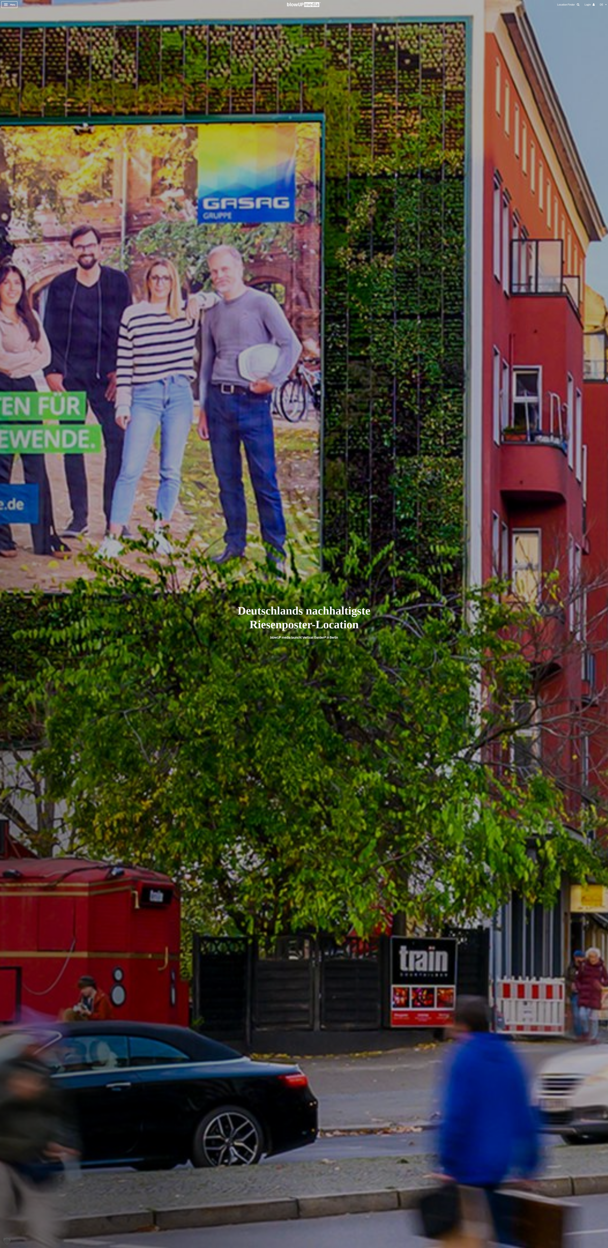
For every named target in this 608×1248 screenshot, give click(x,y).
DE (601, 4)
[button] (7, 1241)
